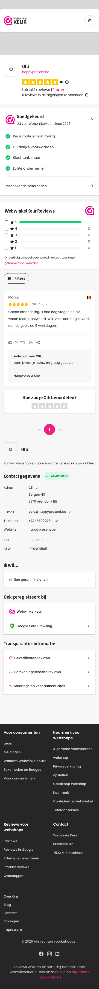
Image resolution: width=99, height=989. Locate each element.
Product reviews (16, 867)
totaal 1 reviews (36, 89)
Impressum (13, 929)
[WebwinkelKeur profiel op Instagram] (49, 953)
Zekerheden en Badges (22, 769)
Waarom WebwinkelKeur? (25, 761)
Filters (20, 278)
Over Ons (11, 896)
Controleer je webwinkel (73, 801)
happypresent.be (35, 72)
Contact (10, 913)
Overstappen (14, 875)
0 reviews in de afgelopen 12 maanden (52, 95)
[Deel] (38, 342)
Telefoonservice (66, 810)
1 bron (58, 90)
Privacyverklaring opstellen (67, 770)
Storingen (11, 921)
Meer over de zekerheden (26, 186)
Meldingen (12, 752)
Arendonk (44, 501)
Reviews (10, 840)
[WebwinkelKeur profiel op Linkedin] (57, 953)
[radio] (25, 82)
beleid (60, 971)
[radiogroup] (40, 82)
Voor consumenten (19, 778)
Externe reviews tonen (21, 858)
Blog (7, 904)
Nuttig (19, 342)
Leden (8, 743)
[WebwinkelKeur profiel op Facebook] (41, 953)
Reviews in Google (19, 849)
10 (64, 82)
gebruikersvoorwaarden (21, 263)
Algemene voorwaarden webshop (73, 753)
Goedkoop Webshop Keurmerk (69, 788)
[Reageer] (30, 342)
